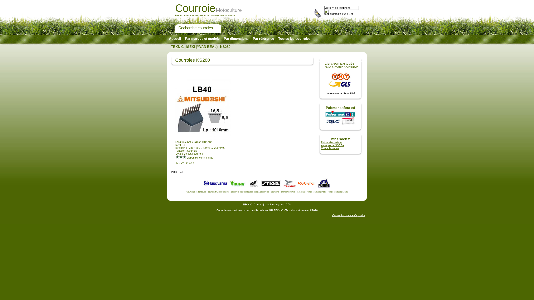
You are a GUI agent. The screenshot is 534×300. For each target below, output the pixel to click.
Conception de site (343, 215)
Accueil (175, 38)
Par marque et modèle (202, 38)
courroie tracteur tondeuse (219, 192)
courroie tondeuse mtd (315, 192)
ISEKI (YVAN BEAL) (202, 47)
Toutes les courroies (294, 38)
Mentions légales (274, 204)
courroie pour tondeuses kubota (245, 192)
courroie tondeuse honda (337, 192)
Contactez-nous (330, 148)
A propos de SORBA (332, 145)
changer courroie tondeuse (292, 192)
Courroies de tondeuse (196, 192)
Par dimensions (236, 38)
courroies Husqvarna (270, 192)
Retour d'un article (331, 142)
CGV (288, 204)
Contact (258, 204)
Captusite (359, 215)
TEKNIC (177, 47)
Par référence (263, 38)
